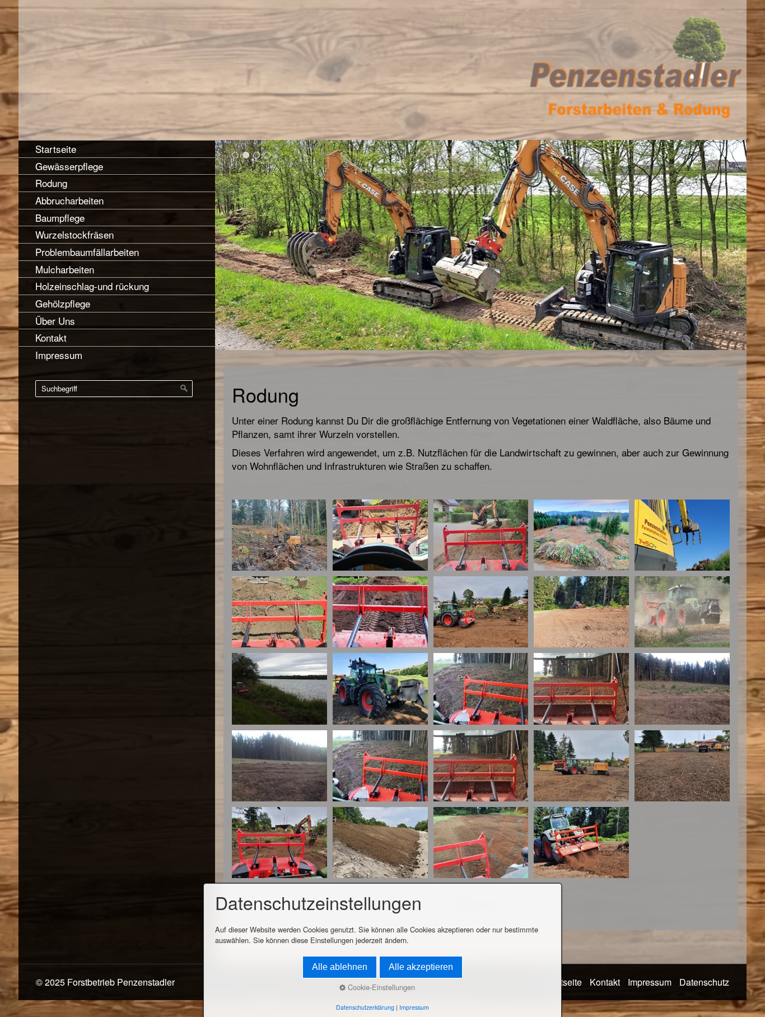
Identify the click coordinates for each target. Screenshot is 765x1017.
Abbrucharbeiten (69, 200)
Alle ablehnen (339, 967)
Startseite (55, 149)
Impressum (58, 355)
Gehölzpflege (62, 303)
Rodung (51, 183)
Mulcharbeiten (64, 269)
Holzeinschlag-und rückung (92, 286)
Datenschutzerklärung (365, 1007)
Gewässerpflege (69, 166)
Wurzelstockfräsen (74, 234)
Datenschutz (704, 982)
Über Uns (55, 321)
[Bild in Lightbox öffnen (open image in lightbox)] (279, 535)
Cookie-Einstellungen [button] (380, 987)
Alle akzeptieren (421, 967)
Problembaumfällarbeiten (87, 252)
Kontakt (51, 337)
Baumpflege (60, 218)
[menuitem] (116, 148)
